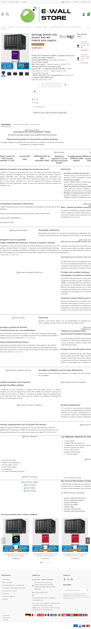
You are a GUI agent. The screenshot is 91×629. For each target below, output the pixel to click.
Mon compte (7, 582)
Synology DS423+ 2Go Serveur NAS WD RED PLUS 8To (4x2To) (45, 555)
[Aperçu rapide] (19, 551)
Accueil (24, 2)
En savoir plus (75, 217)
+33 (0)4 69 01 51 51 (41, 592)
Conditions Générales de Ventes (14, 588)
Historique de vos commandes (13, 585)
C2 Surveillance (66, 408)
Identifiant (6, 579)
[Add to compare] (35, 91)
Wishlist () (86, 2)
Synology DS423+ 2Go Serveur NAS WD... (85, 44)
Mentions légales (14, 2)
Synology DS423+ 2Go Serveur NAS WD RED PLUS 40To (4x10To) (75, 555)
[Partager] (32, 100)
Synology (35, 103)
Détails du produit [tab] (20, 124)
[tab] (35, 124)
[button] (41, 562)
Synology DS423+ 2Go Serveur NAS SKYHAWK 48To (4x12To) (16, 555)
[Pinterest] (37, 100)
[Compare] (15, 551)
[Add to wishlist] (65, 85)
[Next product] (89, 28)
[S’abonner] (87, 590)
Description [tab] (6, 124)
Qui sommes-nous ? (10, 591)
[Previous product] (88, 28)
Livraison (4, 2)
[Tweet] (35, 100)
